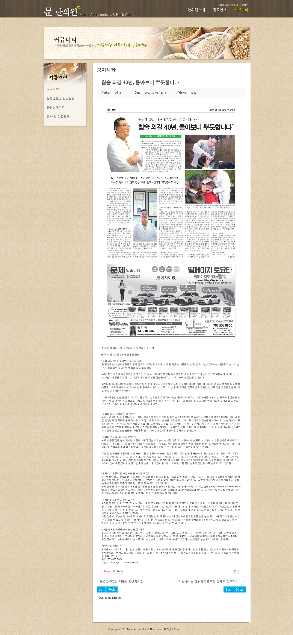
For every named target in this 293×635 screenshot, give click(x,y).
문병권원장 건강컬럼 (61, 98)
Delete (239, 589)
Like (106, 571)
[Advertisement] (171, 612)
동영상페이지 (56, 107)
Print (237, 571)
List (101, 589)
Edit (228, 589)
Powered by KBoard (109, 598)
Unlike (118, 571)
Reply (111, 589)
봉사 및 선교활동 (58, 116)
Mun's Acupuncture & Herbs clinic (144, 629)
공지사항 (53, 89)
